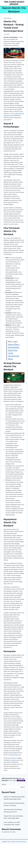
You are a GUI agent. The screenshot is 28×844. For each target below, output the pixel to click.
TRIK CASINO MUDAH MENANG (16, 841)
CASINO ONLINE (7, 18)
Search (4, 784)
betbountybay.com (15, 755)
